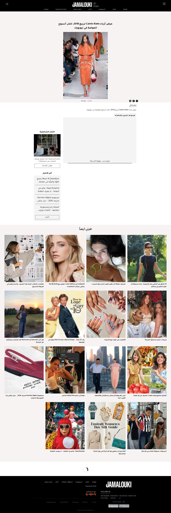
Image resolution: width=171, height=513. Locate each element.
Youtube (104, 498)
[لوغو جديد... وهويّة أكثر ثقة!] (99, 139)
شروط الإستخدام (64, 502)
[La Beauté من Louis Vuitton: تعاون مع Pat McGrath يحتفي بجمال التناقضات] (65, 258)
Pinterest (114, 496)
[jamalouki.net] (85, 5)
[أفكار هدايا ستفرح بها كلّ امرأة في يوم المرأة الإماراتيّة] (106, 425)
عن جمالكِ (85, 502)
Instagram (105, 496)
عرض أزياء (83, 100)
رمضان (46, 9)
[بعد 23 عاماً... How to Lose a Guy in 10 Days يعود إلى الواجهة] (65, 314)
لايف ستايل (77, 9)
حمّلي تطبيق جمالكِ (118, 502)
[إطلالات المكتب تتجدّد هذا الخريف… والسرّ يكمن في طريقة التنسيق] (24, 258)
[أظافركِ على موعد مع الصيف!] (106, 314)
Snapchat (132, 496)
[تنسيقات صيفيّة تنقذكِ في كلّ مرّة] (147, 425)
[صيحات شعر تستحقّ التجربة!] (147, 314)
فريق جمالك (133, 105)
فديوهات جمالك (67, 482)
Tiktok (113, 498)
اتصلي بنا (94, 502)
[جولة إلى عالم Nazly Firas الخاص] (65, 370)
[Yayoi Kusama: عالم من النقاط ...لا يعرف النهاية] (65, 425)
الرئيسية (90, 100)
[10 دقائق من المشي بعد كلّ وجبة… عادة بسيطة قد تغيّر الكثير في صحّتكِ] (147, 258)
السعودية (102, 9)
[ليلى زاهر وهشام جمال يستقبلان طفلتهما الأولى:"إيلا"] (106, 370)
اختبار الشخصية (61, 9)
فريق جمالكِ (75, 502)
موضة (125, 9)
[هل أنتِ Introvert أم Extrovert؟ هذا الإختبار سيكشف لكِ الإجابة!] (24, 314)
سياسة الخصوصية (51, 502)
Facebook (123, 496)
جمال (114, 9)
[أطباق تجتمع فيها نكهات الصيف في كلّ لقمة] (147, 370)
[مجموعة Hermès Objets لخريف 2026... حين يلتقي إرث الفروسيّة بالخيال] (24, 370)
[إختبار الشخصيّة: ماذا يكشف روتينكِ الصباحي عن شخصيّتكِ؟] (47, 145)
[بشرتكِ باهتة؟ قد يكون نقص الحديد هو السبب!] (106, 258)
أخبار (89, 9)
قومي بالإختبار (47, 166)
